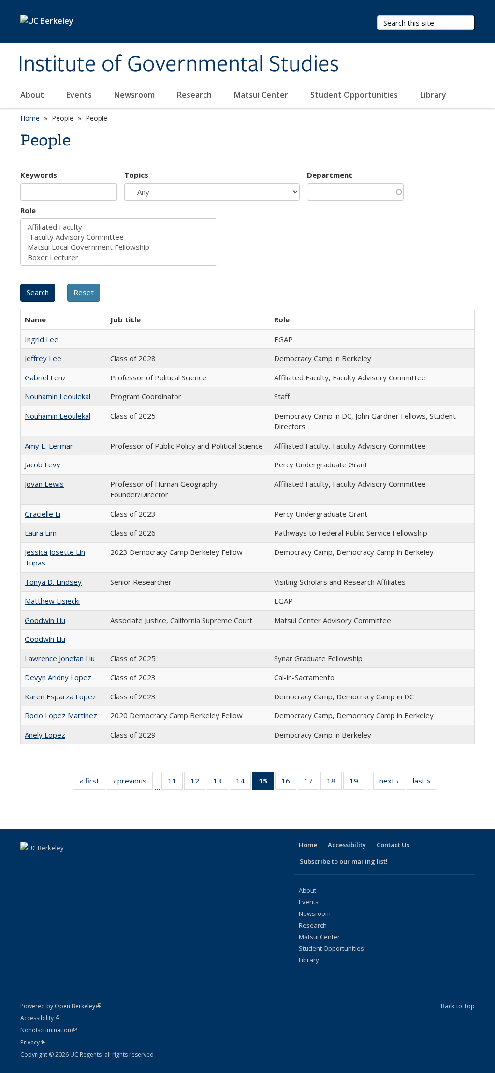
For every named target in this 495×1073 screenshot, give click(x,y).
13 (220, 783)
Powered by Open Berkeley (60, 1006)
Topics (136, 175)
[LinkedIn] (67, 864)
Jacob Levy (42, 464)
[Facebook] (29, 864)
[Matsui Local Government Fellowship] (119, 247)
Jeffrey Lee (43, 358)
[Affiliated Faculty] (119, 227)
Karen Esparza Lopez (60, 696)
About (33, 94)
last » (425, 783)
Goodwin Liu (45, 620)
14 (243, 783)
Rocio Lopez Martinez (61, 715)
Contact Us (393, 845)
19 (356, 783)
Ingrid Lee (41, 339)
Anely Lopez (45, 735)
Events (80, 94)
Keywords (38, 175)
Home (30, 118)
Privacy (32, 1042)
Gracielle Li (42, 514)
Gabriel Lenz (45, 377)
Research (195, 94)
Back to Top (458, 1005)
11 (175, 783)
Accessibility (347, 845)
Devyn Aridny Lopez (58, 677)
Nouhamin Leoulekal (57, 396)
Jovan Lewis (44, 484)
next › (392, 783)
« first (92, 783)
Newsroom (135, 94)
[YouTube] (85, 864)
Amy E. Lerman (49, 445)
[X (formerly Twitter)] (48, 864)
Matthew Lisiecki (52, 601)
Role (28, 210)
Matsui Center (262, 94)
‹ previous (133, 783)
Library (434, 94)
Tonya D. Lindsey (53, 582)
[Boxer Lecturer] (119, 257)
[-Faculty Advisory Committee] (119, 237)
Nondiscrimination (48, 1030)
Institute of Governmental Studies (178, 64)
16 (288, 783)
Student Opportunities (355, 94)
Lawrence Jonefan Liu (60, 658)
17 (311, 783)
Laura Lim (41, 532)
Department (329, 175)
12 (197, 783)
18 (334, 783)
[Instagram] (104, 864)
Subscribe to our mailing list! (344, 861)
